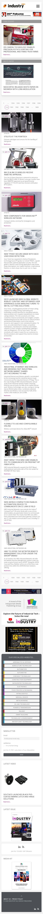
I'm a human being (12, 746)
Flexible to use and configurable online (20, 424)
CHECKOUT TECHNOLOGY (22, 676)
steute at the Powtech (15, 136)
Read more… (7, 54)
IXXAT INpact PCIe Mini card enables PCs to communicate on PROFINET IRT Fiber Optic (22, 462)
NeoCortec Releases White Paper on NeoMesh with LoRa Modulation (21, 88)
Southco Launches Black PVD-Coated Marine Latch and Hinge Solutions (19, 796)
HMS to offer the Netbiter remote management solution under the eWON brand (21, 553)
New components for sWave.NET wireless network (20, 217)
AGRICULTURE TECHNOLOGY (22, 666)
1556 (23, 103)
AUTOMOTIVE (21, 673)
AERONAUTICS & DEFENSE (22, 662)
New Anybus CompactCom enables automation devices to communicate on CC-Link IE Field (20, 504)
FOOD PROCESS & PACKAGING (22, 690)
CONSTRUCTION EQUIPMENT (22, 680)
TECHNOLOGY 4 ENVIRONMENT (22, 718)
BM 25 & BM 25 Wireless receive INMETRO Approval (18, 173)
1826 (36, 107)
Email (5, 735)
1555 (18, 103)
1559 (38, 103)
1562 (16, 107)
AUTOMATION (22, 669)
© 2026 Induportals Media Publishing (18, 901)
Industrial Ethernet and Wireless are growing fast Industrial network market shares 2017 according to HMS (20, 370)
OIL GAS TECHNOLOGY (22, 704)
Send (21, 755)
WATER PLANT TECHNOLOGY (22, 722)
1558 (33, 103)
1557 (28, 103)
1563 (22, 107)
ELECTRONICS (22, 687)
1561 (11, 107)
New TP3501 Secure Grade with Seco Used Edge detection (21, 255)
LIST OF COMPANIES (10, 903)
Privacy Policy (17, 899)
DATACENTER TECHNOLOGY (22, 683)
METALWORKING (22, 701)
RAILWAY (22, 711)
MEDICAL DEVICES (22, 697)
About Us (7, 899)
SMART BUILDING (22, 715)
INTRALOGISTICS (22, 694)
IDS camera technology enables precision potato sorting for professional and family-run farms (21, 49)
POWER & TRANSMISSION (22, 708)
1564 (27, 107)
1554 (12, 103)
